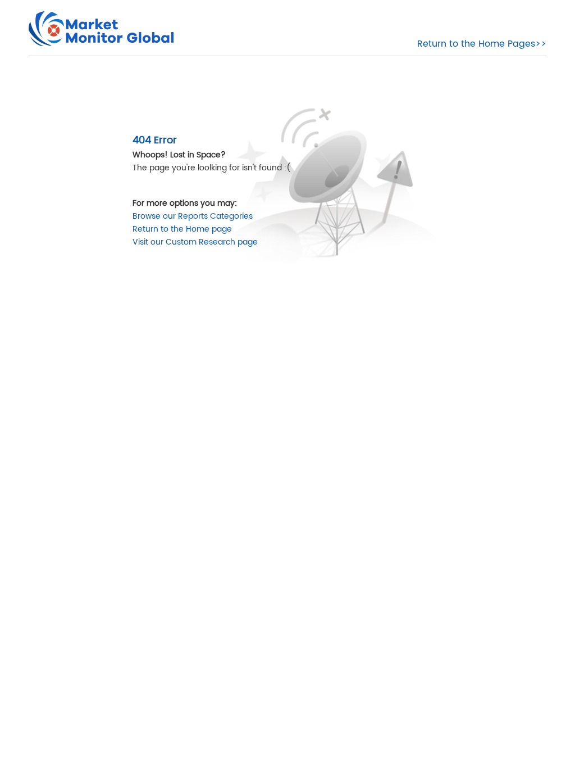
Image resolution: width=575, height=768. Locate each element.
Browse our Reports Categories (193, 216)
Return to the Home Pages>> (481, 44)
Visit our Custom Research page (195, 242)
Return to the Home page (182, 229)
